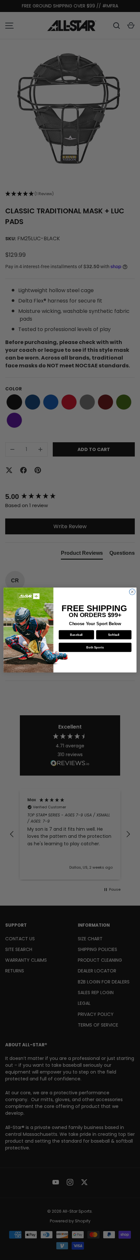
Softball (113, 634)
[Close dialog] (132, 592)
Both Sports (95, 647)
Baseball (76, 634)
